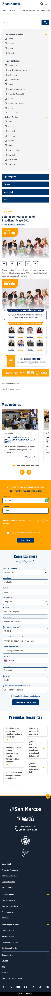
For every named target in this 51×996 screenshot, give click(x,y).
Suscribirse (25, 540)
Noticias (13, 11)
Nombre (7, 496)
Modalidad (8, 578)
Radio (10, 48)
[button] (22, 472)
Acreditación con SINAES (17, 70)
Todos (10, 39)
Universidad (6, 864)
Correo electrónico (11, 646)
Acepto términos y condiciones (27, 696)
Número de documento (13, 637)
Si (22, 563)
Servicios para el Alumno (11, 925)
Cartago (11, 126)
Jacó (10, 122)
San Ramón (12, 160)
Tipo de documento (11, 627)
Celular (6, 656)
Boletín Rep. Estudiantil (16, 104)
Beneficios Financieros (16, 89)
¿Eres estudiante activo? (25, 561)
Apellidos (7, 617)
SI (41, 520)
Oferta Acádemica (8, 894)
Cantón (6, 676)
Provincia (7, 666)
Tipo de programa (10, 568)
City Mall (11, 131)
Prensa (11, 44)
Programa (7, 597)
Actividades (12, 75)
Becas (10, 84)
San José (11, 165)
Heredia (11, 141)
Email (6, 506)
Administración (14, 80)
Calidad (11, 108)
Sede (5, 588)
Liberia (10, 145)
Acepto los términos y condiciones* (25, 533)
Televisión (12, 53)
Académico (12, 65)
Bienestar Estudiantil (16, 94)
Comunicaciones (8, 955)
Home (4, 11)
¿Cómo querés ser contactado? (16, 686)
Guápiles (11, 136)
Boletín (11, 99)
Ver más (28, 457)
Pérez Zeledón (13, 150)
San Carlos (12, 155)
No (46, 520)
